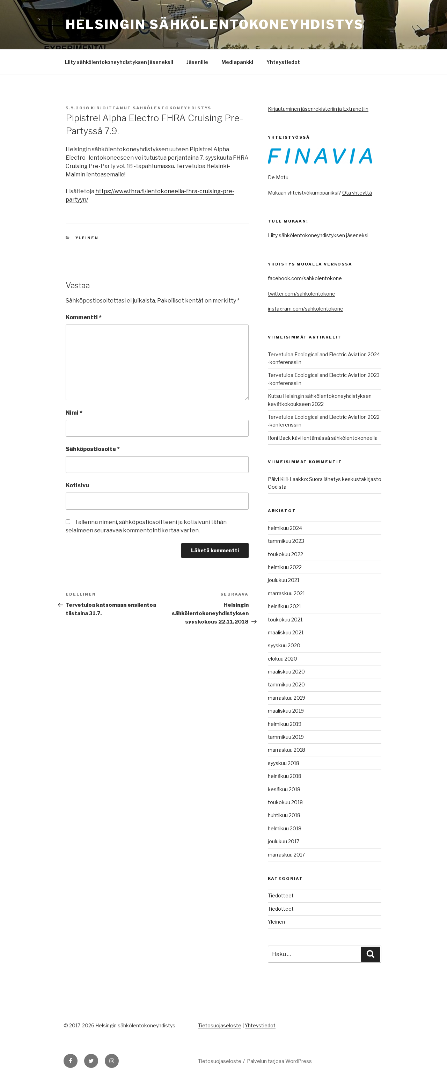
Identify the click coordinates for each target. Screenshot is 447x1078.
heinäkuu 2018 (284, 776)
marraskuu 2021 (286, 593)
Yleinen (87, 237)
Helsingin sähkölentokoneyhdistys (215, 24)
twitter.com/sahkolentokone (301, 294)
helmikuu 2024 (285, 528)
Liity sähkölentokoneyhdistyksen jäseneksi (318, 235)
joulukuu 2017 (283, 841)
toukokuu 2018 (285, 802)
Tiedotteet (281, 895)
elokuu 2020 (282, 659)
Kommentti (84, 317)
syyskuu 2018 (283, 763)
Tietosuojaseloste (219, 1025)
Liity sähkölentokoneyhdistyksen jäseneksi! (119, 62)
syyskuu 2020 (284, 645)
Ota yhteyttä (357, 193)
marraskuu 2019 (286, 698)
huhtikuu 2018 (284, 815)
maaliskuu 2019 (286, 711)
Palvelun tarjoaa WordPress (279, 1061)
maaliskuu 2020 (286, 672)
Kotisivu (77, 485)
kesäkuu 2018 (284, 789)
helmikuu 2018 (284, 828)
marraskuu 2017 (286, 855)
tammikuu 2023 (286, 541)
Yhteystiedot (283, 62)
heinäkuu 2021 (284, 606)
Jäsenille (197, 62)
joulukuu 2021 (283, 580)
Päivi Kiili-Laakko (287, 479)
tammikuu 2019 (286, 737)
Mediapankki (237, 62)
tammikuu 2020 (286, 684)
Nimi (74, 412)
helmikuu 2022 (285, 567)
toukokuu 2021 (285, 619)
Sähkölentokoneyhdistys (172, 107)
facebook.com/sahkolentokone (305, 278)
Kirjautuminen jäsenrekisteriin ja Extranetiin (318, 109)
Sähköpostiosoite (93, 449)
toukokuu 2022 (285, 554)
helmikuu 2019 (284, 724)
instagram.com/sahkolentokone (305, 309)
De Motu (278, 177)
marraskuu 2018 (286, 750)
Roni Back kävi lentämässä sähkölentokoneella (323, 438)
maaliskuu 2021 (285, 632)
